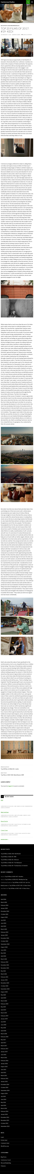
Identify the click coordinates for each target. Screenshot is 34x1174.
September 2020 (5, 989)
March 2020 (4, 1001)
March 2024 (4, 902)
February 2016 (4, 1060)
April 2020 (3, 998)
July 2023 (3, 920)
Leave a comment (27, 34)
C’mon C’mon (4, 830)
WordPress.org (5, 1146)
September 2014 (5, 1090)
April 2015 (3, 1072)
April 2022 (3, 956)
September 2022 (5, 944)
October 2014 (4, 1087)
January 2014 (4, 1114)
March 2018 (4, 1033)
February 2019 (4, 1015)
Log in (2, 1137)
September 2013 (5, 1126)
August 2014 (4, 1093)
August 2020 (4, 992)
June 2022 (3, 950)
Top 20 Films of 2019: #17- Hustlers (14, 876)
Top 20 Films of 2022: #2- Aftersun (10, 859)
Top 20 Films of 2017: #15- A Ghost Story (20, 885)
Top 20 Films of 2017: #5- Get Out (21, 882)
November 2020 (5, 983)
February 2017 (4, 1048)
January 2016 (4, 1063)
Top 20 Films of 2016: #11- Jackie (10, 768)
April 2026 (3, 899)
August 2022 (4, 947)
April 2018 (3, 1030)
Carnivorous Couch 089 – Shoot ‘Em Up (11, 824)
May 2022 (3, 953)
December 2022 (5, 938)
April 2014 (3, 1105)
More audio (5, 839)
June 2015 (3, 1069)
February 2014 (4, 1111)
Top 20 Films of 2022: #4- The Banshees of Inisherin (14, 865)
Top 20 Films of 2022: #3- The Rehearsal (11, 862)
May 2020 (3, 995)
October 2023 (4, 914)
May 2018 (3, 1027)
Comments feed (5, 1143)
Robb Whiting (28, 806)
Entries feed (4, 1140)
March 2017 (4, 1045)
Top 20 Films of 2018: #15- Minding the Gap (16, 879)
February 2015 (4, 1078)
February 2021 (4, 977)
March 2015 (4, 1075)
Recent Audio (9, 796)
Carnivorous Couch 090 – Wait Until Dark (12, 815)
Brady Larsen (17, 34)
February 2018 (4, 1036)
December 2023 (5, 911)
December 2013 (5, 1117)
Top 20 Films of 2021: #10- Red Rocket (11, 853)
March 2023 (4, 929)
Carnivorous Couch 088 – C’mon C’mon (11, 833)
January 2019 (4, 1018)
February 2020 (4, 1004)
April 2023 (3, 926)
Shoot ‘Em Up (4, 821)
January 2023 (4, 935)
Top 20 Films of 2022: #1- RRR (8, 856)
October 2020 (4, 986)
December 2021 (5, 965)
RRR (2, 800)
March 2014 (4, 1108)
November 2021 (5, 968)
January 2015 (4, 1081)
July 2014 (3, 1096)
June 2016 (3, 1054)
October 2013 (4, 1123)
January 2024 (4, 908)
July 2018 (3, 1021)
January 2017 (4, 1051)
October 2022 (4, 941)
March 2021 (4, 974)
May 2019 (3, 1006)
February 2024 (4, 905)
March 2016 (4, 1057)
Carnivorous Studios (8, 2)
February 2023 (4, 932)
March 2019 (4, 1012)
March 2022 (4, 959)
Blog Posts (4, 25)
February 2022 (4, 962)
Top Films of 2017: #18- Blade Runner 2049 (12, 774)
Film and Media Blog (13, 25)
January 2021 (4, 980)
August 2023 (4, 917)
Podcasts (3, 1166)
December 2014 (5, 1084)
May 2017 (3, 1039)
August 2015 (4, 1066)
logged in (10, 786)
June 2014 (3, 1099)
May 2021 (3, 971)
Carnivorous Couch (6, 1160)
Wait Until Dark (5, 812)
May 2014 (3, 1102)
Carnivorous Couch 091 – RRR (8, 806)
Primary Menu (32, 2)
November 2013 (5, 1120)
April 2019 (3, 1009)
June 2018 (3, 1024)
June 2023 (3, 923)
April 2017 (3, 1042)
